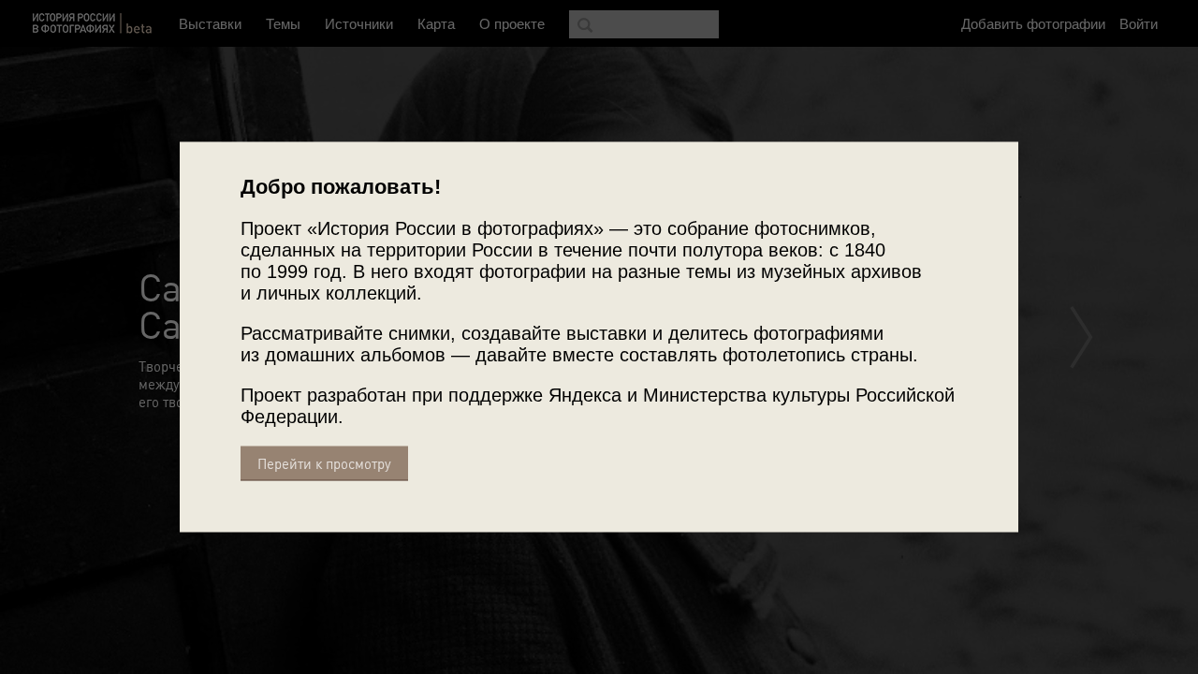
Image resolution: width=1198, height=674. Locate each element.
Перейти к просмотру (324, 464)
